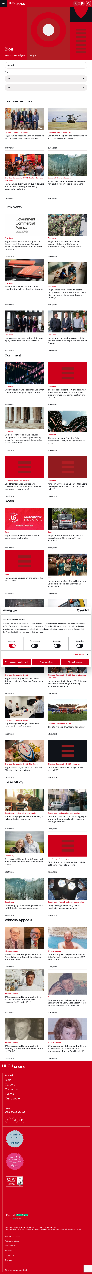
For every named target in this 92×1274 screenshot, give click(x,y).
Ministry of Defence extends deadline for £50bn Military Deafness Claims (66, 182)
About (9, 1075)
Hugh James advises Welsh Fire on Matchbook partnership (22, 536)
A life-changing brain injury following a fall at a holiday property (24, 817)
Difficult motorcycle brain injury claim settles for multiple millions (67, 863)
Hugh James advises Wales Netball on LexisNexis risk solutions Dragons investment (67, 584)
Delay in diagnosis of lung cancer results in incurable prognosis (64, 906)
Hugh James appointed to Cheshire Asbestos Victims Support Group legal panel (24, 681)
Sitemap (8, 1260)
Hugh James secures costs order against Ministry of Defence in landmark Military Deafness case (64, 244)
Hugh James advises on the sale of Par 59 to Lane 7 (24, 579)
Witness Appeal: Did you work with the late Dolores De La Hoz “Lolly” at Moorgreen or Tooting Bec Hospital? (67, 1049)
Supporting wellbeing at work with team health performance (22, 725)
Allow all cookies (75, 662)
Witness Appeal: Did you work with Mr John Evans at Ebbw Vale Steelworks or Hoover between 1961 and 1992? (67, 1003)
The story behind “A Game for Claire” (66, 727)
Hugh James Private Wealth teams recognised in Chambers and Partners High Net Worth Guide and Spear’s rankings (67, 294)
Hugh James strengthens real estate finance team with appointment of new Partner (67, 341)
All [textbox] (8, 78)
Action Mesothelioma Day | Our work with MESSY (66, 768)
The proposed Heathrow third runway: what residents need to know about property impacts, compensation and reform (67, 394)
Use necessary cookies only (17, 662)
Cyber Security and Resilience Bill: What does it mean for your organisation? (24, 391)
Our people (12, 1098)
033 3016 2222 (15, 1112)
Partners (8, 1250)
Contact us (12, 1089)
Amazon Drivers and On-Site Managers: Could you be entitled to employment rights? (67, 486)
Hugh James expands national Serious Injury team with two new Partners (24, 339)
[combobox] (46, 78)
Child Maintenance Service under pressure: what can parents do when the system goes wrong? (23, 486)
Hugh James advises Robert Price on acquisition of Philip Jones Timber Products (66, 538)
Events (9, 1094)
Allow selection (46, 662)
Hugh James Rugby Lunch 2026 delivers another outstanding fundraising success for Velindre (24, 186)
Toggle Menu (3, 3)
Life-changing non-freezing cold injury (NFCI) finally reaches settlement (24, 906)
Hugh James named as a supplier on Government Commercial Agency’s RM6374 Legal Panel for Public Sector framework (23, 245)
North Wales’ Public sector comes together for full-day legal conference (24, 287)
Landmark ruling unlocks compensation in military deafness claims (67, 137)
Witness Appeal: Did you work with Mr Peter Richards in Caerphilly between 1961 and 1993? (23, 957)
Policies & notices (12, 1241)
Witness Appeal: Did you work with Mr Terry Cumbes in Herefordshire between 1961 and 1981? (23, 1000)
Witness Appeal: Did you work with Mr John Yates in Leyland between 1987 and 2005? (66, 957)
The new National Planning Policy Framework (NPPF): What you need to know (66, 441)
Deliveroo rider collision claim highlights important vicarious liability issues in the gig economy (67, 819)
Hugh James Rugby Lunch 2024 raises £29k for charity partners (23, 768)
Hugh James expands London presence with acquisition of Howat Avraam (24, 137)
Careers (10, 1084)
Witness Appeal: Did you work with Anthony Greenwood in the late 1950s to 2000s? (24, 1049)
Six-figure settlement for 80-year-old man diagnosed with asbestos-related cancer (24, 862)
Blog (8, 1080)
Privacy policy (10, 1246)
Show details (78, 655)
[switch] (34, 646)
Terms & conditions (12, 1236)
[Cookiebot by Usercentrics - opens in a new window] (78, 611)
